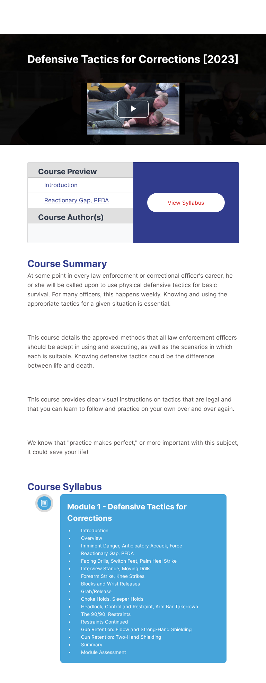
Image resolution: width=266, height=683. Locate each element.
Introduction (61, 185)
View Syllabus (186, 202)
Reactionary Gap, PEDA (76, 200)
